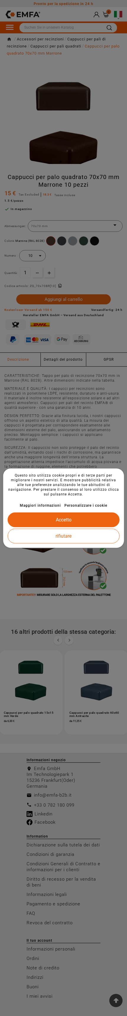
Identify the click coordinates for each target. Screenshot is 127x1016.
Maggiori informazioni (40, 505)
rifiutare (63, 536)
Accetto (63, 519)
